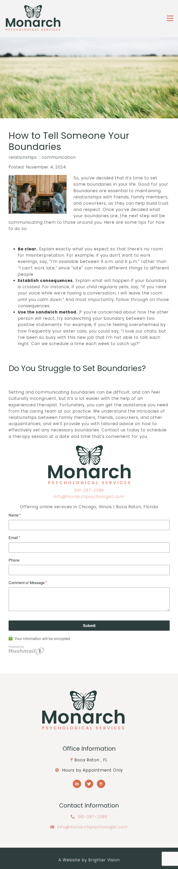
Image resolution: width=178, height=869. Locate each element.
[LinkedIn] (77, 784)
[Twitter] (89, 784)
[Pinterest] (101, 784)
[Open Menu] (170, 19)
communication (59, 157)
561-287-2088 (89, 490)
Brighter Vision (104, 860)
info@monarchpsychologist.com (89, 496)
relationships (23, 157)
